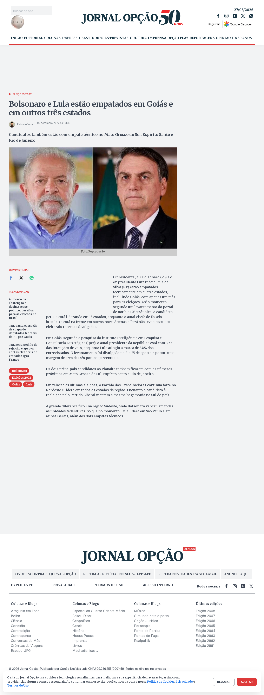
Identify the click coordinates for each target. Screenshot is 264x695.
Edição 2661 (205, 646)
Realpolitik (142, 641)
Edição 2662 (205, 641)
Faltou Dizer (82, 616)
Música (139, 611)
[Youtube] (235, 16)
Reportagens (202, 38)
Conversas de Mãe (25, 641)
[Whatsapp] (251, 16)
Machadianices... (85, 650)
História (78, 631)
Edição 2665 (205, 626)
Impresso (71, 38)
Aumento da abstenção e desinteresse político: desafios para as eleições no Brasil (22, 309)
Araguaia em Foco (25, 611)
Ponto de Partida (147, 631)
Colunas (52, 38)
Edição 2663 (205, 636)
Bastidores (92, 38)
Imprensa (157, 38)
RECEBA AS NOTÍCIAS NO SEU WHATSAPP (117, 574)
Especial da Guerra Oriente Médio (98, 611)
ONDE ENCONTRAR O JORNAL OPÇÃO (45, 574)
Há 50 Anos (242, 38)
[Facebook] (218, 16)
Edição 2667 (205, 616)
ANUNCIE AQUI (236, 574)
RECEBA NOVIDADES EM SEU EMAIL (187, 574)
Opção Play (177, 38)
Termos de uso (109, 585)
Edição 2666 (205, 621)
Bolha (15, 616)
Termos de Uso (18, 685)
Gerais (77, 626)
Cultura (138, 38)
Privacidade (63, 585)
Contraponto (21, 636)
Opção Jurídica (146, 621)
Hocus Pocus (83, 636)
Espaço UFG (21, 650)
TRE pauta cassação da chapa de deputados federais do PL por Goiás (23, 331)
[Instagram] (226, 16)
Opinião (223, 38)
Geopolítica (81, 621)
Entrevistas (116, 38)
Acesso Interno (158, 585)
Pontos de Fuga (146, 636)
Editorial (33, 38)
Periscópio (142, 626)
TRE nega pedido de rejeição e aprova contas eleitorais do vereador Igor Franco (23, 352)
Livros (77, 646)
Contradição (20, 631)
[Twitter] (243, 16)
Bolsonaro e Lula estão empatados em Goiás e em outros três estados (91, 108)
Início (17, 38)
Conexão (18, 626)
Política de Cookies (160, 681)
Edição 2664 (205, 631)
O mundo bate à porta (151, 616)
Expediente (22, 585)
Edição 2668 (205, 611)
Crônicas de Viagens (27, 646)
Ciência (16, 621)
